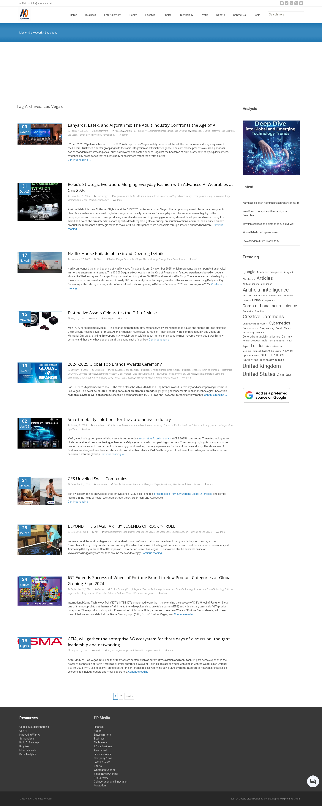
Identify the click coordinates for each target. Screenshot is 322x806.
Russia (255, 355)
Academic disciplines (269, 272)
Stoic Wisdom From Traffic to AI (261, 241)
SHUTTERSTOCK (273, 355)
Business (90, 14)
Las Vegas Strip (163, 532)
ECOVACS (73, 374)
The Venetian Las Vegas (200, 532)
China (256, 300)
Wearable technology (99, 200)
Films (99, 259)
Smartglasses (199, 196)
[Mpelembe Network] (21, 14)
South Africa (250, 360)
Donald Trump (283, 328)
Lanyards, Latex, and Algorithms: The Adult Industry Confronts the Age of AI (142, 125)
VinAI (75, 429)
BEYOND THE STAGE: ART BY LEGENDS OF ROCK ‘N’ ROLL (121, 526)
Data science (197, 131)
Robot (190, 484)
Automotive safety (153, 425)
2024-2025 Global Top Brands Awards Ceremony (115, 364)
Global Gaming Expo (121, 589)
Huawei (158, 374)
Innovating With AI (29, 734)
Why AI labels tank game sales (260, 232)
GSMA (115, 650)
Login (257, 14)
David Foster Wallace (215, 131)
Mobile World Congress (141, 650)
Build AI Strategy (29, 742)
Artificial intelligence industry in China (191, 370)
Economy (248, 332)
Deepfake (230, 131)
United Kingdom (262, 366)
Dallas (112, 259)
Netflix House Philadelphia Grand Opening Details (116, 253)
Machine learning (274, 346)
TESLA (123, 377)
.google (249, 271)
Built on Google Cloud (242, 798)
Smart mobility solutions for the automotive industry (119, 419)
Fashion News (102, 762)
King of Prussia (123, 259)
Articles (265, 278)
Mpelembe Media (291, 798)
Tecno (116, 377)
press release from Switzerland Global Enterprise (183, 493)
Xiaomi (151, 377)
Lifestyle (150, 14)
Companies (268, 300)
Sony (110, 377)
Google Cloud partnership (34, 726)
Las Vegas (73, 135)
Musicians (276, 351)
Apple (113, 370)
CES (135, 196)
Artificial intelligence (134, 131)
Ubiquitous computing (218, 196)
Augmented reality (123, 196)
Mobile (97, 650)
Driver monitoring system (204, 425)
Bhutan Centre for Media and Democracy (273, 295)
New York (288, 350)
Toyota (131, 377)
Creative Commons (263, 316)
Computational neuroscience (164, 131)
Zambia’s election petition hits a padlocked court (271, 202)
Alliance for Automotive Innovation (127, 425)
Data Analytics (27, 754)
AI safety (119, 131)
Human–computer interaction (152, 196)
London (257, 345)
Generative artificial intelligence (261, 336)
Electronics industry (107, 374)
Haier (140, 374)
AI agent (288, 272)
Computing (248, 311)
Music (94, 318)
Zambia (284, 374)
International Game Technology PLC (211, 589)
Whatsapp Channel (105, 769)
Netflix (146, 259)
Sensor (197, 484)
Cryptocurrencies (251, 323)
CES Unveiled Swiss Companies (97, 478)
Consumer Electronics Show (177, 425)
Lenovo (200, 374)
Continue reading (79, 159)
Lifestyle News (102, 754)
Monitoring (166, 484)
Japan (246, 346)
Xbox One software (176, 259)
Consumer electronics (221, 370)
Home (73, 14)
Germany (287, 336)
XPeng (159, 377)
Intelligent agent (276, 340)
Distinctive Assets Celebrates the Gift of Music (113, 312)
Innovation (180, 374)
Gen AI (23, 730)
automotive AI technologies (155, 438)
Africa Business (103, 746)
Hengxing (149, 374)
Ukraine (279, 359)
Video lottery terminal (85, 593)
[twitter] (286, 4)
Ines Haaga (168, 374)
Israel (289, 340)
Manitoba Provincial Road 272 (256, 351)
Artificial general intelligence (257, 284)
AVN (147, 131)
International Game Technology (178, 589)
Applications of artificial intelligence (134, 370)
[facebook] (282, 4)
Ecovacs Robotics (87, 374)
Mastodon (100, 785)
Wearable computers (78, 200)
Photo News (101, 777)
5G (109, 650)
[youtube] (301, 4)
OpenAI (247, 355)
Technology (186, 14)
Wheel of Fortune (116, 593)
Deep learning (267, 328)
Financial (99, 726)
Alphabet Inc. (249, 279)
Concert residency (112, 532)
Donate (220, 14)
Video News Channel (106, 773)
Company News (103, 758)
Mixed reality (185, 196)
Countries (259, 311)
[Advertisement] (161, 70)
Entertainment (112, 14)
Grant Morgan (125, 374)
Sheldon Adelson (180, 532)
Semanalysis (26, 738)
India (264, 340)
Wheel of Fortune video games (140, 593)
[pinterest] (291, 4)
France (260, 332)
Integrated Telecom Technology (147, 589)
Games (100, 589)
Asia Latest (100, 750)
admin (125, 135)
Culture (263, 324)
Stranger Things (158, 259)
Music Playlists (28, 750)
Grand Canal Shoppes (133, 532)
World (204, 14)
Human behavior (251, 340)
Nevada (157, 650)
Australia (247, 295)
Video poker (101, 593)
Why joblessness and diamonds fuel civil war (268, 223)
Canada (117, 484)
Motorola (209, 374)
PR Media (102, 718)
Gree (135, 374)
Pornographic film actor (90, 135)
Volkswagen (141, 377)
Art (96, 532)
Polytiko (24, 746)
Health (133, 14)
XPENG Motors (170, 377)
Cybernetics (184, 131)
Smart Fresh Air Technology (93, 377)
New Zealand (179, 484)
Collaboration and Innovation (110, 781)
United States (259, 374)
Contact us (239, 14)
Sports (167, 14)
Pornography (108, 135)
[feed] (296, 4)
